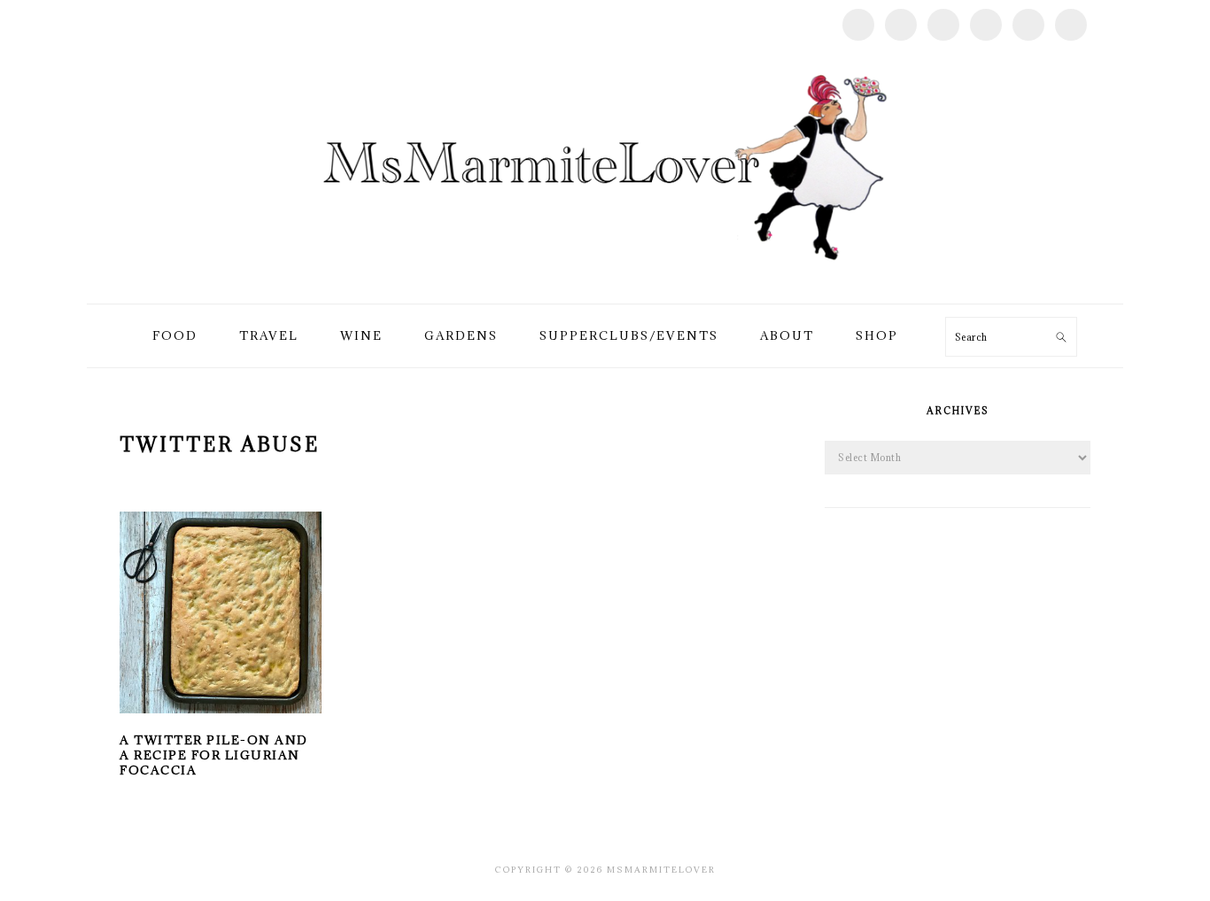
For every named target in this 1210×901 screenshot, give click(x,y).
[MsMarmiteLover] (604, 282)
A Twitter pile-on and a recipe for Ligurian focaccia (214, 755)
